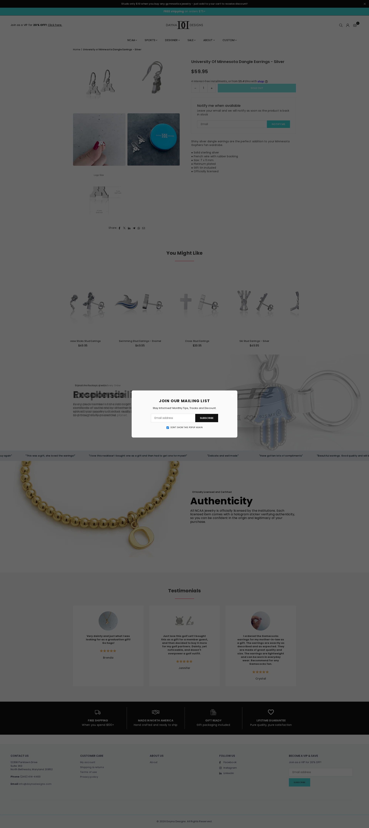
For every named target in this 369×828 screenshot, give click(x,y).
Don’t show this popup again (186, 427)
